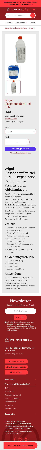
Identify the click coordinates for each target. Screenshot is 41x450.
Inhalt (7, 127)
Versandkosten (11, 118)
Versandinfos (10, 408)
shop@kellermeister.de (16, 367)
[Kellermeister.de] (12, 9)
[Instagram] (20, 439)
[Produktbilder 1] (13, 72)
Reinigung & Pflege (12, 398)
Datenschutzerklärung (27, 326)
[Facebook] (15, 439)
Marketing (9, 405)
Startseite (8, 28)
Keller (7, 388)
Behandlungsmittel (13, 395)
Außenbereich (10, 402)
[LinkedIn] (26, 439)
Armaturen (9, 391)
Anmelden (20, 317)
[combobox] (18, 15)
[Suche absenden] (32, 15)
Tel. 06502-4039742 (16, 361)
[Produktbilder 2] (13, 87)
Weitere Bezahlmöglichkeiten (20, 153)
